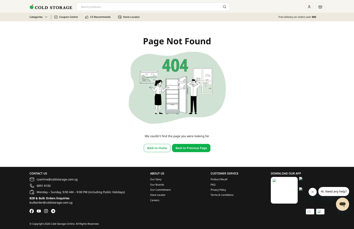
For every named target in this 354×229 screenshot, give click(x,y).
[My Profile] (309, 6)
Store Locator (158, 195)
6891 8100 (44, 186)
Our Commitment (160, 189)
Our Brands (157, 184)
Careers (154, 200)
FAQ (213, 184)
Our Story (155, 179)
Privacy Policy (218, 189)
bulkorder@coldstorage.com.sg (51, 202)
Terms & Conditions (222, 195)
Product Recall (219, 179)
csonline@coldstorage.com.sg (57, 179)
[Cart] (320, 6)
